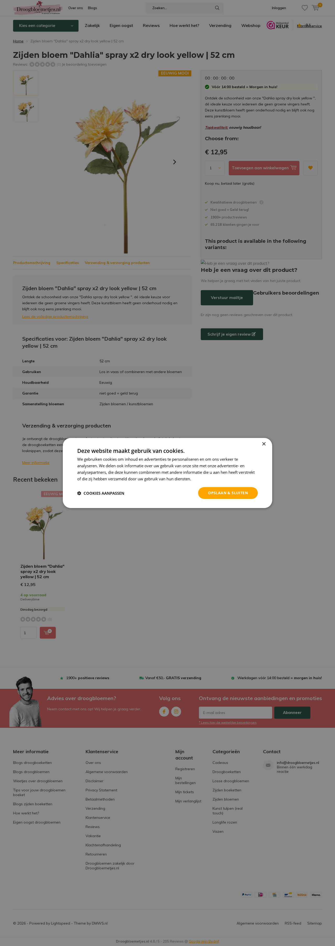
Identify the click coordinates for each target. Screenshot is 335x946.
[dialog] (167, 473)
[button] (100, 493)
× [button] (264, 444)
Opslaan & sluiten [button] (228, 492)
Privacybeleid (204, 478)
